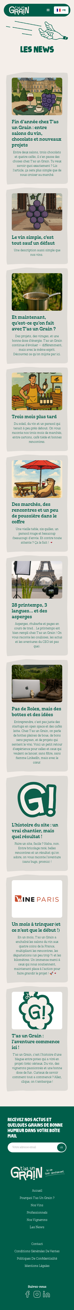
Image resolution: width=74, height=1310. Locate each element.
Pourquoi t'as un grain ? (37, 1198)
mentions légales (37, 1266)
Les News (37, 1227)
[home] (24, 10)
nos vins (37, 1205)
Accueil (37, 1191)
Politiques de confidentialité (37, 1258)
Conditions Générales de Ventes (37, 1251)
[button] (48, 10)
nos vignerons (37, 1220)
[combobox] (61, 10)
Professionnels (37, 1212)
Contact (37, 1244)
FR (64, 10)
